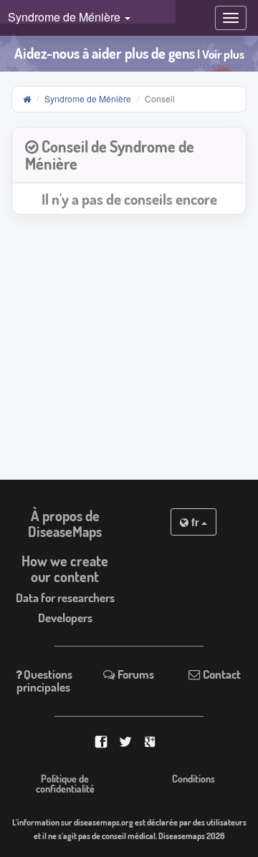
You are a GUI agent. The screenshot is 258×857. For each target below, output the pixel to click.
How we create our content (65, 568)
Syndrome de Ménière (87, 98)
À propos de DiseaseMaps (65, 523)
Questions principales (44, 680)
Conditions (193, 779)
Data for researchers (65, 597)
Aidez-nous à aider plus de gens (129, 53)
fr (194, 522)
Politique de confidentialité (65, 784)
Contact (221, 674)
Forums (134, 674)
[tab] (129, 155)
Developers (65, 617)
